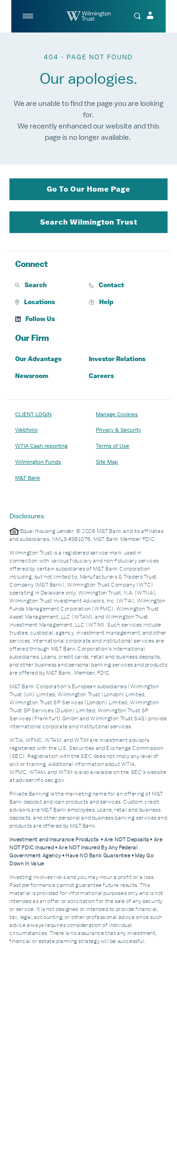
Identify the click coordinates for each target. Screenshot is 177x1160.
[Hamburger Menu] (28, 16)
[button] (52, 285)
